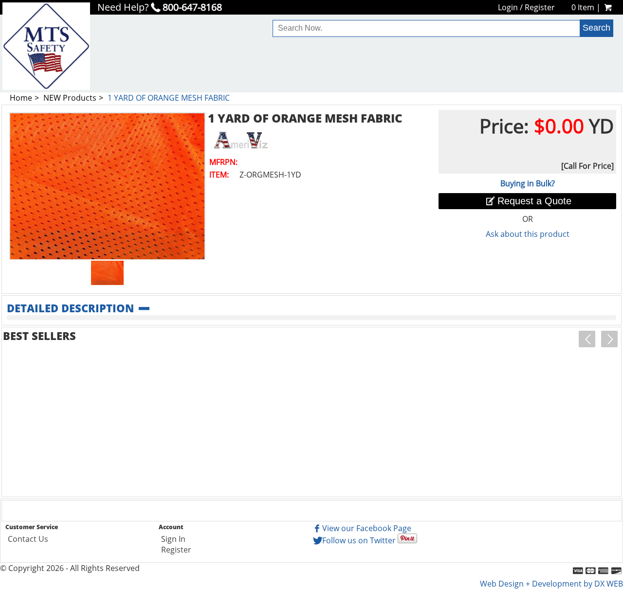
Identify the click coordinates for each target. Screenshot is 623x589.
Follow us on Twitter (359, 540)
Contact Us (28, 539)
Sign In (173, 539)
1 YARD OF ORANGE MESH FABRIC (169, 97)
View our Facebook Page (366, 528)
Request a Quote (534, 201)
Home (21, 97)
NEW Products (69, 97)
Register (540, 7)
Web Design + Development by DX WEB (551, 583)
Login (508, 7)
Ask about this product (527, 234)
